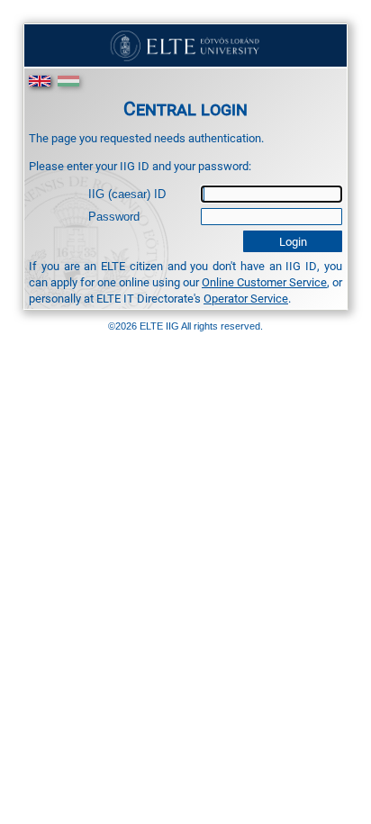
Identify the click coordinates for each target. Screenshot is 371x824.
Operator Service (246, 298)
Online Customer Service (264, 282)
